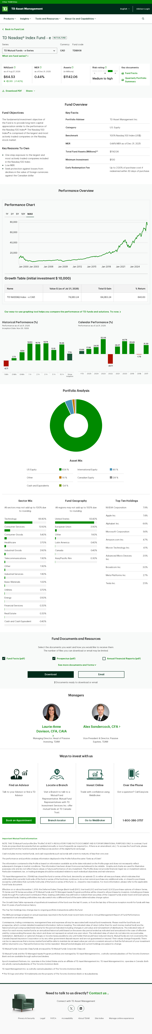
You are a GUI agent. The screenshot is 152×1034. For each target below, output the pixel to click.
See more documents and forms (76, 665)
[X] (71, 1008)
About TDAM (84, 1018)
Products (9, 19)
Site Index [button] (99, 1018)
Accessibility (67, 1018)
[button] (125, 9)
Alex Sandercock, (100, 726)
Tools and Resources (46, 19)
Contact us (97, 993)
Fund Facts (131, 73)
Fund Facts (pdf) (16, 659)
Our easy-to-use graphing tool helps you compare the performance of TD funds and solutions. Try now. (61, 312)
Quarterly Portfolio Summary (135, 80)
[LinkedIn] (81, 1008)
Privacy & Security (26, 1018)
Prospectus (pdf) (66, 659)
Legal (42, 1018)
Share (29, 91)
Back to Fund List (14, 29)
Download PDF (14, 91)
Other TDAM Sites (9, 2)
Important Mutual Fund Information (19, 839)
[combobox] (29, 51)
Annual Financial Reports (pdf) (124, 659)
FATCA (53, 1018)
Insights (24, 19)
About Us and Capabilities (79, 19)
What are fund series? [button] (14, 56)
